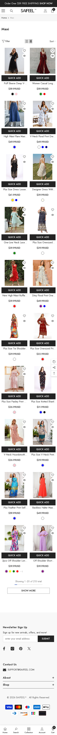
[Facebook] (4, 649)
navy (46, 147)
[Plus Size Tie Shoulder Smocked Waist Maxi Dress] (14, 326)
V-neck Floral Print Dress (42, 136)
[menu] (3, 10)
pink (16, 94)
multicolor (42, 253)
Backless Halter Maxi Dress (42, 508)
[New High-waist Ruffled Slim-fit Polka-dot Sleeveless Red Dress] (14, 273)
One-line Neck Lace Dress (14, 242)
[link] (16, 730)
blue (16, 200)
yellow (10, 571)
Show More (28, 590)
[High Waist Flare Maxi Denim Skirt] (14, 114)
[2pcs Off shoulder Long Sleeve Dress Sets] (14, 538)
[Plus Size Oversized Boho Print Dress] (43, 220)
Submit (46, 638)
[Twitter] (29, 649)
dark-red (44, 94)
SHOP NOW (46, 3)
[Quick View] (24, 56)
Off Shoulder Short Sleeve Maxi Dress (43, 561)
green (40, 94)
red (14, 306)
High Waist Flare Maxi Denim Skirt (14, 136)
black (12, 94)
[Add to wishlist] (24, 50)
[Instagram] (12, 649)
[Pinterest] (21, 649)
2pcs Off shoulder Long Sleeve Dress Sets (14, 561)
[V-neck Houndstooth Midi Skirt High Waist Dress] (14, 432)
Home (4, 17)
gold (12, 200)
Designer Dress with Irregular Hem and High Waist (43, 189)
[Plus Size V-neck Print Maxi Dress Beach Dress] (43, 432)
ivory (42, 200)
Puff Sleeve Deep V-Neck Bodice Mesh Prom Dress (14, 83)
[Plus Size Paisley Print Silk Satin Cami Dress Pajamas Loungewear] (14, 379)
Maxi (12, 17)
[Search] (11, 11)
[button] (27, 41)
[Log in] (45, 10)
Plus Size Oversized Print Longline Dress (42, 349)
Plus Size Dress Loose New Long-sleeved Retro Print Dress (14, 189)
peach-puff (39, 147)
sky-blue (42, 147)
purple (40, 306)
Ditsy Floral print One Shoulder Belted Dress (43, 295)
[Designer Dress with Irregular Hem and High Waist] (43, 167)
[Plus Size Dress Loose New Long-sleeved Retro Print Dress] (14, 167)
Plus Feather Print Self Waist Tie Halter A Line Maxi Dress (14, 508)
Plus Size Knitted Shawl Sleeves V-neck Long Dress (42, 402)
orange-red (42, 518)
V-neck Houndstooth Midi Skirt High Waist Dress (14, 455)
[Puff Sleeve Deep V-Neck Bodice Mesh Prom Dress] (14, 61)
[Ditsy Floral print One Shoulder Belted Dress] (43, 273)
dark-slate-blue (14, 147)
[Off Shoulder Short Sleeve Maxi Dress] (43, 538)
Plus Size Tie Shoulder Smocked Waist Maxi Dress (14, 349)
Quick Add (14, 78)
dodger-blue (40, 412)
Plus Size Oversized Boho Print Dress (43, 242)
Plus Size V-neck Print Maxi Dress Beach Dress (42, 455)
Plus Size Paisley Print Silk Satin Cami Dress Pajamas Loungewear (14, 402)
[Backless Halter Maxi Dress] (43, 485)
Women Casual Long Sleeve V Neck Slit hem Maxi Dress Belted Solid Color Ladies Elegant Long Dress (43, 83)
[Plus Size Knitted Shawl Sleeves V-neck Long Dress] (43, 379)
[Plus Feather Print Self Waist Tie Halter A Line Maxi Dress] (14, 485)
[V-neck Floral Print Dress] (43, 114)
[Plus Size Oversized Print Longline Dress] (43, 326)
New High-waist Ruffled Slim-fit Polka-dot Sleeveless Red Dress (14, 295)
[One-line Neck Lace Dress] (14, 220)
